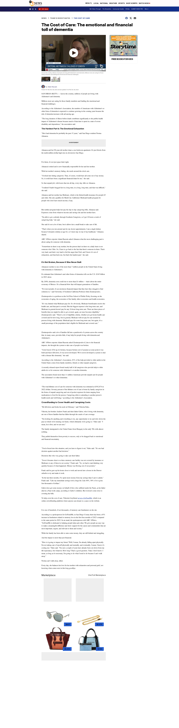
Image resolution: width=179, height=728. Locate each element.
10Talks (127, 9)
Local (96, 3)
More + (147, 9)
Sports (121, 3)
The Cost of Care (82, 18)
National (104, 3)
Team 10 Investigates (60, 18)
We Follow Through (95, 9)
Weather (113, 3)
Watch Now (144, 3)
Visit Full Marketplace (97, 575)
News (44, 18)
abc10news (30, 9)
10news (36, 9)
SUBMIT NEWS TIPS (137, 9)
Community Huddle (118, 9)
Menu (87, 3)
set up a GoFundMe (85, 498)
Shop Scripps (131, 3)
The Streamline (106, 9)
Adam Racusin (52, 87)
